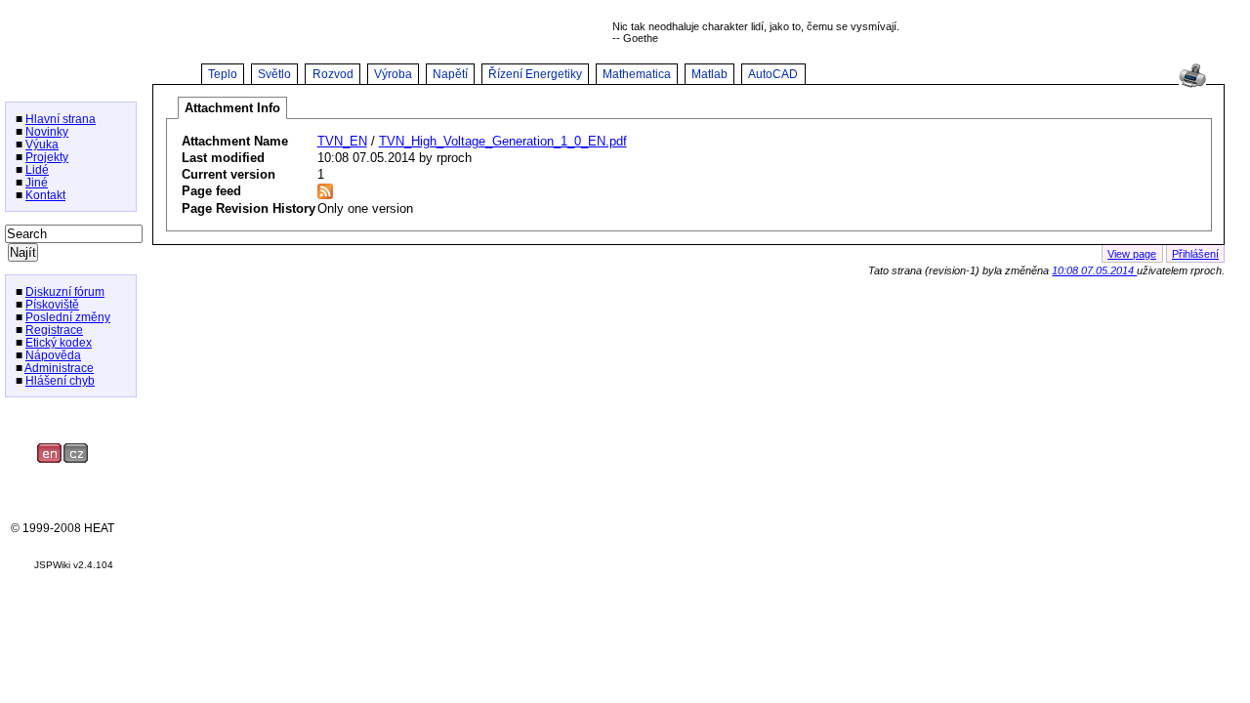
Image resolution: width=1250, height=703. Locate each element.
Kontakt (45, 194)
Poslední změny (67, 316)
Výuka (42, 144)
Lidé (37, 169)
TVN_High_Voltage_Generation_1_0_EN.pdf (503, 141)
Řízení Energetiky (535, 74)
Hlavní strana (60, 118)
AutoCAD (773, 74)
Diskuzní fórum (64, 291)
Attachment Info (232, 108)
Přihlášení (1195, 254)
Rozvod (333, 74)
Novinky (46, 131)
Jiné (36, 182)
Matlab (709, 74)
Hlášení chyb (60, 380)
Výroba (393, 74)
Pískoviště (52, 304)
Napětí (450, 74)
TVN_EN (342, 141)
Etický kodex (58, 342)
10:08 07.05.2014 (1094, 270)
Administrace (59, 367)
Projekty (46, 156)
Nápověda (53, 355)
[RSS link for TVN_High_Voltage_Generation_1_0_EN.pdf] (325, 194)
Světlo (274, 74)
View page (1131, 254)
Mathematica (637, 74)
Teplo (222, 74)
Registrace (54, 329)
